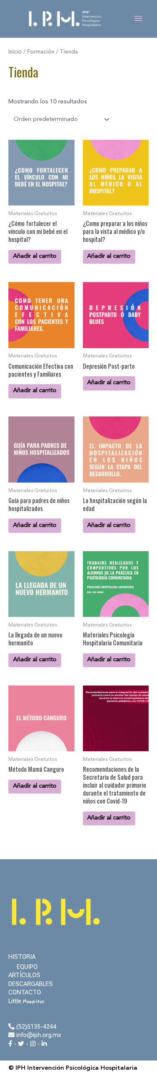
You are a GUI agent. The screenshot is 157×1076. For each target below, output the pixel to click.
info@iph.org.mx (38, 1035)
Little (26, 1001)
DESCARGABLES (30, 984)
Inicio (15, 52)
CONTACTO (24, 992)
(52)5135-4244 (36, 1026)
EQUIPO (27, 967)
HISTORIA (22, 956)
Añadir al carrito (35, 256)
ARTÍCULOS (24, 975)
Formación (40, 52)
